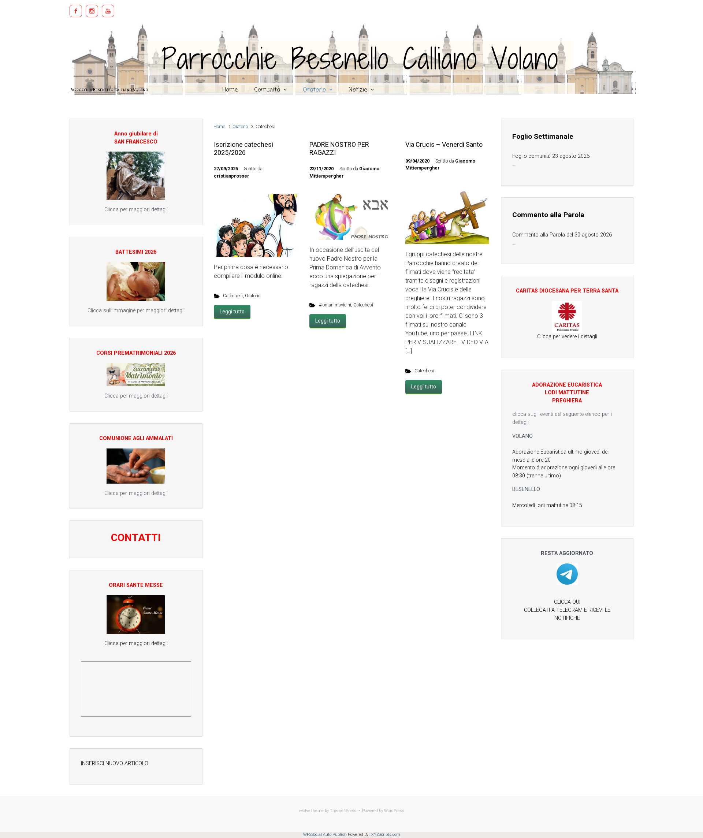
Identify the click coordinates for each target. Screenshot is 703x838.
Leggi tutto (232, 311)
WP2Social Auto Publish (325, 834)
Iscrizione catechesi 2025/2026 (243, 148)
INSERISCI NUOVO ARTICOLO (114, 763)
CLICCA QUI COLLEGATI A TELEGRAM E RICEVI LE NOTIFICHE (567, 610)
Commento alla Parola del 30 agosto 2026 (562, 235)
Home (219, 126)
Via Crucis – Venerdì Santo (444, 144)
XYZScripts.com (385, 834)
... (514, 164)
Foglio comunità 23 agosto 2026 (550, 156)
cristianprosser (231, 176)
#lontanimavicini (335, 305)
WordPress (394, 810)
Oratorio (240, 126)
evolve (304, 810)
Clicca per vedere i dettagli (567, 337)
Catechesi (233, 295)
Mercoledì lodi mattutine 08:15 (547, 505)
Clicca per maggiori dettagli (136, 643)
